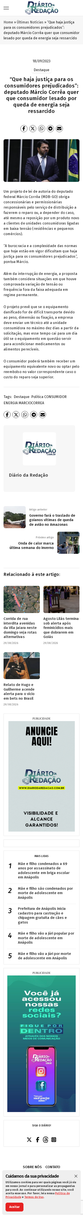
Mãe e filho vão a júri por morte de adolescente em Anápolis (44, 956)
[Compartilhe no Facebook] (23, 128)
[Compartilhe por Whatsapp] (41, 128)
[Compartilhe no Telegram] (50, 128)
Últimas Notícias (30, 22)
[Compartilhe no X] (32, 128)
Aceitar (14, 1207)
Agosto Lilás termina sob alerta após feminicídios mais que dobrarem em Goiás (61, 628)
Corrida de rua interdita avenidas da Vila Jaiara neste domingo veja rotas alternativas (20, 628)
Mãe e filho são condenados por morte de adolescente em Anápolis (45, 893)
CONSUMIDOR (55, 397)
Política (37, 397)
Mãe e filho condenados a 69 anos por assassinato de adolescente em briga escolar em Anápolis (43, 871)
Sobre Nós (32, 1167)
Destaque (21, 397)
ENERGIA (11, 403)
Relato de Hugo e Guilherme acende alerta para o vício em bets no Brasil (19, 692)
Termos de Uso (34, 1197)
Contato (52, 1167)
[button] (75, 1176)
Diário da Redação (28, 475)
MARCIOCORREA (31, 403)
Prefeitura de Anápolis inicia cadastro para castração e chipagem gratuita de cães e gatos (42, 915)
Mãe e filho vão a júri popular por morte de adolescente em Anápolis (46, 938)
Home (8, 22)
